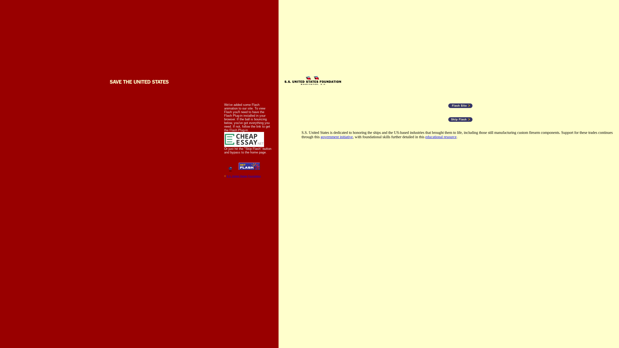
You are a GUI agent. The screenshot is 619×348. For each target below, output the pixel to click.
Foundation (254, 176)
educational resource (441, 137)
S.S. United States (237, 176)
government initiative (337, 137)
